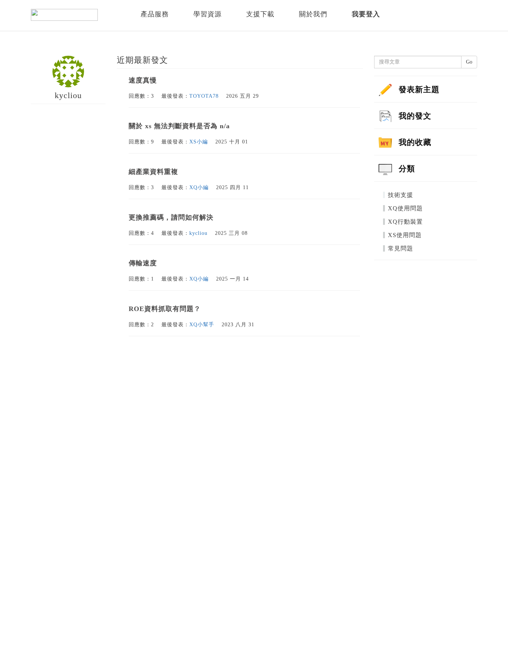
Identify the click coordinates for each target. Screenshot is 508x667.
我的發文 (415, 115)
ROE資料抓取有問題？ (165, 309)
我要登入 (366, 14)
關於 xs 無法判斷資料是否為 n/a (179, 126)
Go (469, 62)
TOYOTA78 (204, 96)
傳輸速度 (143, 263)
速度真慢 (143, 80)
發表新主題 (419, 89)
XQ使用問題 (405, 208)
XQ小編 (199, 187)
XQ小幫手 (201, 324)
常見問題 (400, 248)
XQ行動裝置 (405, 221)
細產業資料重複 (153, 171)
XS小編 (198, 142)
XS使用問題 (405, 235)
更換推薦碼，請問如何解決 (171, 217)
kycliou (198, 233)
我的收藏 (415, 142)
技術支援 (400, 195)
